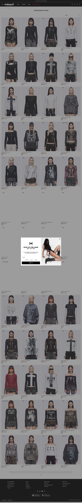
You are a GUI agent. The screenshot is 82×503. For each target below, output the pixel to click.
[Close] (59, 239)
